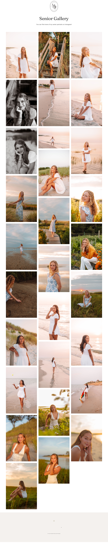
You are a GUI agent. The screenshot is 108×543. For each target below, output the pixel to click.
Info (52, 527)
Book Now (55, 527)
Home (46, 527)
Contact (57, 527)
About (49, 527)
